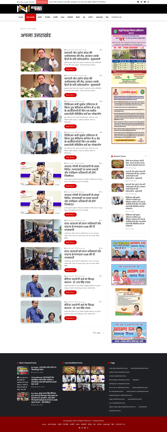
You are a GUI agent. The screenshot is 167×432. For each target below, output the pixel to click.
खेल (84, 17)
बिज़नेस (78, 17)
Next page (96, 333)
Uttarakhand (143, 407)
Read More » (70, 69)
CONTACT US (116, 17)
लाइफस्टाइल (99, 17)
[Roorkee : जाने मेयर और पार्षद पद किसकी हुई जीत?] (23, 370)
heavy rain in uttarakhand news (119, 387)
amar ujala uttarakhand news (118, 368)
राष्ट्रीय (40, 17)
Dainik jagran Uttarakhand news (119, 380)
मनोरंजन (90, 17)
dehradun (136, 380)
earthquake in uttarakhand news (119, 383)
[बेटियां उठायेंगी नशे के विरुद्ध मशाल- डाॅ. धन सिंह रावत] (41, 286)
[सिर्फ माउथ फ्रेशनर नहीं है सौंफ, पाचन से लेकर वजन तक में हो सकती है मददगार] (117, 164)
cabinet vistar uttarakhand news (119, 372)
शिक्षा (107, 17)
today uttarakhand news (117, 399)
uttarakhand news (115, 410)
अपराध (62, 17)
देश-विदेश (47, 17)
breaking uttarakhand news (139, 368)
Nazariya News (98, 421)
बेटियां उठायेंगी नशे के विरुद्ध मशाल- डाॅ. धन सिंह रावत (79, 281)
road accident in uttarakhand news (137, 391)
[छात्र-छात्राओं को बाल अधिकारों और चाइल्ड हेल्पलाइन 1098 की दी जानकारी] (41, 230)
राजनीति (55, 17)
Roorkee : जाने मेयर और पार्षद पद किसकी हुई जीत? (43, 368)
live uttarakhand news (116, 391)
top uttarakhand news (135, 399)
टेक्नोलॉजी (70, 17)
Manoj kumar (70, 50)
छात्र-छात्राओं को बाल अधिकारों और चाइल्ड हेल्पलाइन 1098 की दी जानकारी (82, 227)
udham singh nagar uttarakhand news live (122, 407)
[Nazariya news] (30, 8)
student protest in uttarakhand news (120, 395)
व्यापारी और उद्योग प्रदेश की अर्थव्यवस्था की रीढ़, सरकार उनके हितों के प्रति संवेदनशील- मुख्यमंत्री (82, 56)
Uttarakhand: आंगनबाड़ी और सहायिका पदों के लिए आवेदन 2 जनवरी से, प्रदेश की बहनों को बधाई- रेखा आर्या (44, 380)
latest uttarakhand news (140, 387)
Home (21, 17)
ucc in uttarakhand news (117, 403)
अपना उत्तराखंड (30, 17)
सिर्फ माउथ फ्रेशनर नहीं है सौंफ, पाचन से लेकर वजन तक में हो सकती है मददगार (135, 163)
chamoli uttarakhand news (117, 376)
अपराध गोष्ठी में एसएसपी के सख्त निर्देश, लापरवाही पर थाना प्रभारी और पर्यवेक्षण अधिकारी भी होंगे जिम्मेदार (81, 171)
